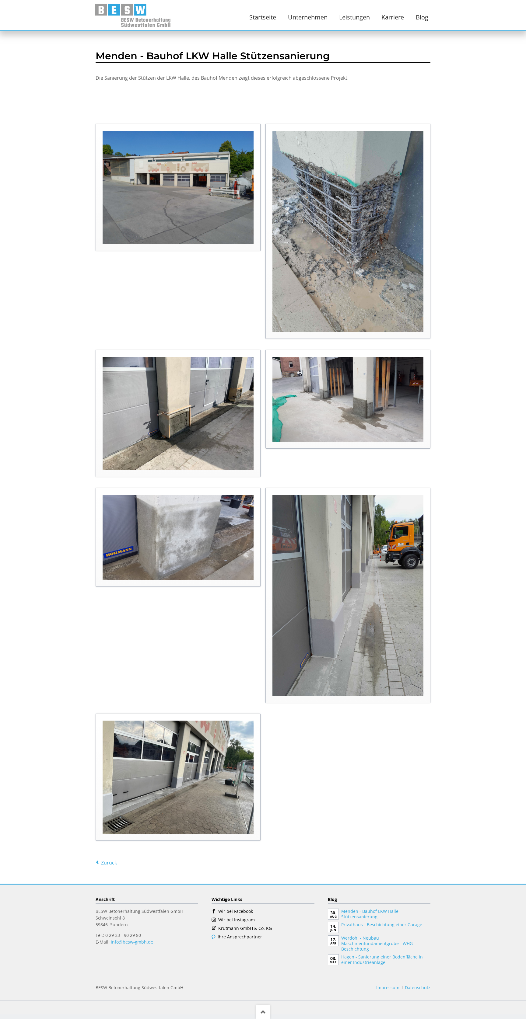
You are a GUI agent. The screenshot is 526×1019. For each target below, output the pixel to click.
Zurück (109, 862)
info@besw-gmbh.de (132, 942)
